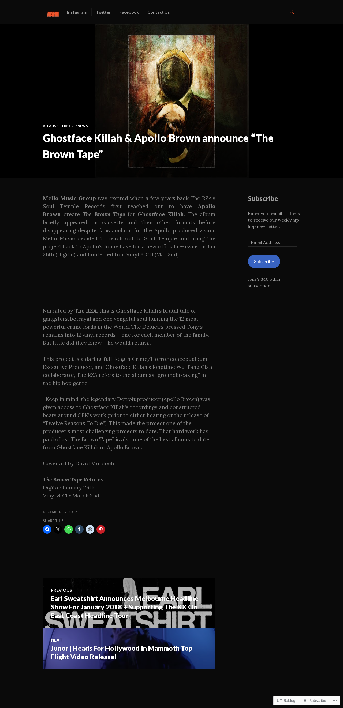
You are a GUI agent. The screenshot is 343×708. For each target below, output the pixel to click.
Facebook (129, 11)
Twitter (103, 11)
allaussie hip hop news (65, 126)
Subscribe (263, 198)
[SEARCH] (292, 12)
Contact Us (158, 11)
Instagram (77, 11)
